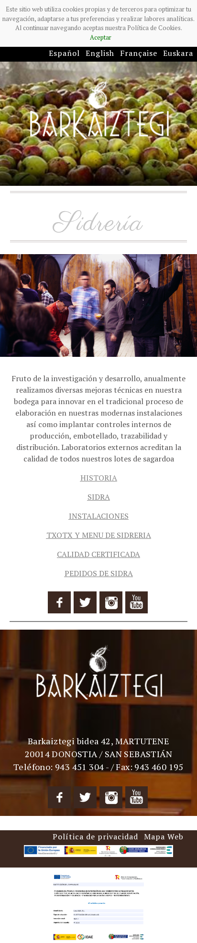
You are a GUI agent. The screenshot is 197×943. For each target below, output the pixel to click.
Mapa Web (164, 836)
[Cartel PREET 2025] (98, 906)
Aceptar (100, 37)
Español (64, 53)
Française (138, 53)
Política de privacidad (95, 836)
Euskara (178, 53)
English (100, 53)
